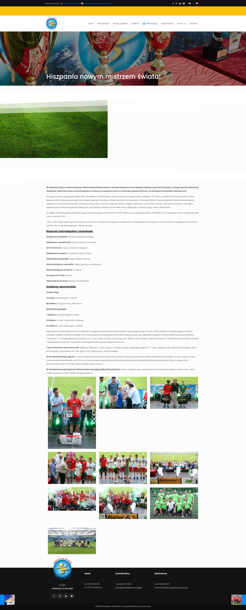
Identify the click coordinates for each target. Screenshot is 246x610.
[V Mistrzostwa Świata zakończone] (238, 600)
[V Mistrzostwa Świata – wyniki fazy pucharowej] (7, 600)
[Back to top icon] (235, 605)
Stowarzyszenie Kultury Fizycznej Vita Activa (135, 11)
